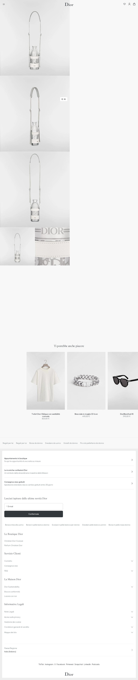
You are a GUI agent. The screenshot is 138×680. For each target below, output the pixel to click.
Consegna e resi (11, 566)
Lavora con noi (10, 596)
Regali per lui (21, 443)
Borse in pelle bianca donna (37, 525)
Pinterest (69, 664)
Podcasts (95, 664)
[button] (35, 38)
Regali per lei (8, 443)
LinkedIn (87, 664)
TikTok (41, 664)
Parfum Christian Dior (13, 545)
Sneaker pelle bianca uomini (94, 525)
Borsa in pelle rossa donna (119, 525)
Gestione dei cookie (12, 622)
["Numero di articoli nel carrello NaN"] (134, 4)
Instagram (49, 664)
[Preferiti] (124, 4)
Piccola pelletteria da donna (92, 443)
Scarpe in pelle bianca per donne (66, 525)
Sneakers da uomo (53, 443)
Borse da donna (35, 443)
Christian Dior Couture (13, 541)
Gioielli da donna (70, 443)
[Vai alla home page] (69, 4)
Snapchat (79, 664)
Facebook (61, 664)
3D (65, 99)
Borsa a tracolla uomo (14, 525)
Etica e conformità (12, 592)
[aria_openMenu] (4, 4)
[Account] (129, 4)
